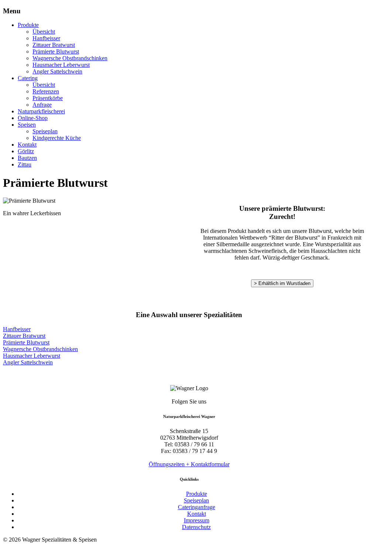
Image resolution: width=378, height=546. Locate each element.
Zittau (24, 164)
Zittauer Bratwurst (53, 45)
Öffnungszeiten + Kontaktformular (189, 464)
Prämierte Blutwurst (55, 51)
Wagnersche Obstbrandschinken (69, 58)
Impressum (196, 520)
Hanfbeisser (46, 38)
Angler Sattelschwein (57, 71)
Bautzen (27, 158)
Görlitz (26, 151)
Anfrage (42, 105)
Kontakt (27, 144)
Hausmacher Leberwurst (61, 65)
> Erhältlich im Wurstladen (282, 283)
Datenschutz (196, 527)
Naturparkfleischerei (41, 111)
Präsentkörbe (47, 98)
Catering (28, 78)
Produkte (28, 25)
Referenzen (45, 91)
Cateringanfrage (196, 507)
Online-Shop (33, 118)
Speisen (27, 124)
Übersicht (43, 31)
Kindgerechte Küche (56, 138)
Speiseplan (45, 131)
